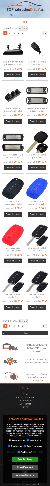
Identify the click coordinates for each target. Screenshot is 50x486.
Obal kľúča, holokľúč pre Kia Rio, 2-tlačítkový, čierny (37, 64)
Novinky (25, 407)
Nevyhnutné (18, 440)
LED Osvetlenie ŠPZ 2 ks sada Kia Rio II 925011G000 (37, 111)
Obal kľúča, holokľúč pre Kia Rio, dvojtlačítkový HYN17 (37, 297)
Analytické (35, 440)
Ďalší (23, 33)
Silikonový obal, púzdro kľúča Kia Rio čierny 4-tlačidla (13, 204)
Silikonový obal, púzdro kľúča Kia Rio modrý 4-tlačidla (37, 204)
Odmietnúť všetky (25, 475)
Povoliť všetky (25, 459)
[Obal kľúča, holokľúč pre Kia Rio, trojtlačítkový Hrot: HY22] (13, 282)
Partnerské (26, 452)
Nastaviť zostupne (30, 29)
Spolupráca (25, 404)
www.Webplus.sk (32, 484)
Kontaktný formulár (25, 397)
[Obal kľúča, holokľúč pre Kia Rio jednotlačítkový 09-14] (37, 142)
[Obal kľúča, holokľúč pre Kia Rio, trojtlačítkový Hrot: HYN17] (37, 235)
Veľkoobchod (25, 401)
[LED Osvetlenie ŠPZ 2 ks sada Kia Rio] (13, 142)
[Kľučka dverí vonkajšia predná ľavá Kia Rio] (13, 49)
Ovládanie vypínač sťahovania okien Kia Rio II (13, 111)
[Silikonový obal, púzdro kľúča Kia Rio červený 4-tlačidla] (13, 235)
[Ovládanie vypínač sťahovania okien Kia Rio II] (13, 96)
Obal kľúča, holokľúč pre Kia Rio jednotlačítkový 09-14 (37, 157)
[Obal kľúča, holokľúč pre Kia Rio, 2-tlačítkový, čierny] (37, 49)
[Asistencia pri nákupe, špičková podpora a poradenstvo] (10, 379)
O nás (25, 394)
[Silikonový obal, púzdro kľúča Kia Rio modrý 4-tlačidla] (37, 189)
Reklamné (16, 446)
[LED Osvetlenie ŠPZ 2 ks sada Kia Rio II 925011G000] (37, 96)
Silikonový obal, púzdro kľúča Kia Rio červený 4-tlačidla (13, 250)
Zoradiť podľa (10, 28)
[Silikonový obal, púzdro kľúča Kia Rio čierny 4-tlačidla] (13, 189)
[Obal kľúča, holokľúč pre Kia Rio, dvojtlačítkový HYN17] (37, 282)
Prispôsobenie (34, 446)
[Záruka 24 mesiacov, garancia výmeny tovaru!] (10, 364)
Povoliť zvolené (25, 467)
